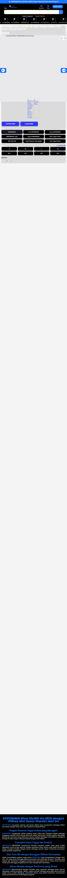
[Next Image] (64, 70)
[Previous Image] (3, 70)
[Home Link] (14, 6)
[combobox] (31, 12)
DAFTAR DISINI (10, 124)
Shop (5, 8)
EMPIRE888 (6, 825)
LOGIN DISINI (29, 124)
